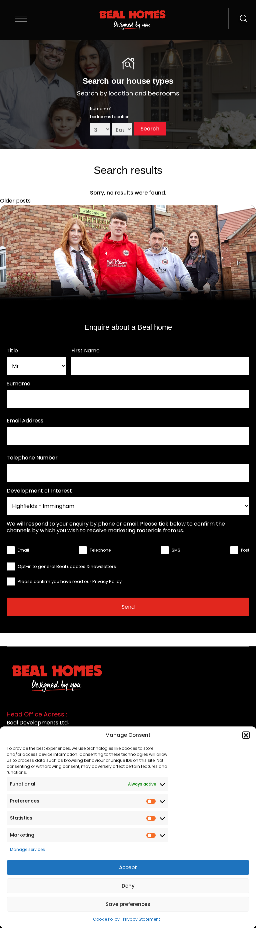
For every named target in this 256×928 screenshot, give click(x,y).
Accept (128, 867)
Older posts (15, 201)
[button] (246, 735)
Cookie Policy (106, 919)
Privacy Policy (107, 581)
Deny (128, 885)
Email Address (25, 420)
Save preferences (128, 904)
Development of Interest (39, 491)
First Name (85, 350)
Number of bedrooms (100, 112)
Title (12, 350)
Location (121, 116)
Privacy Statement (141, 919)
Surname (18, 383)
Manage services (27, 849)
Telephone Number (32, 457)
